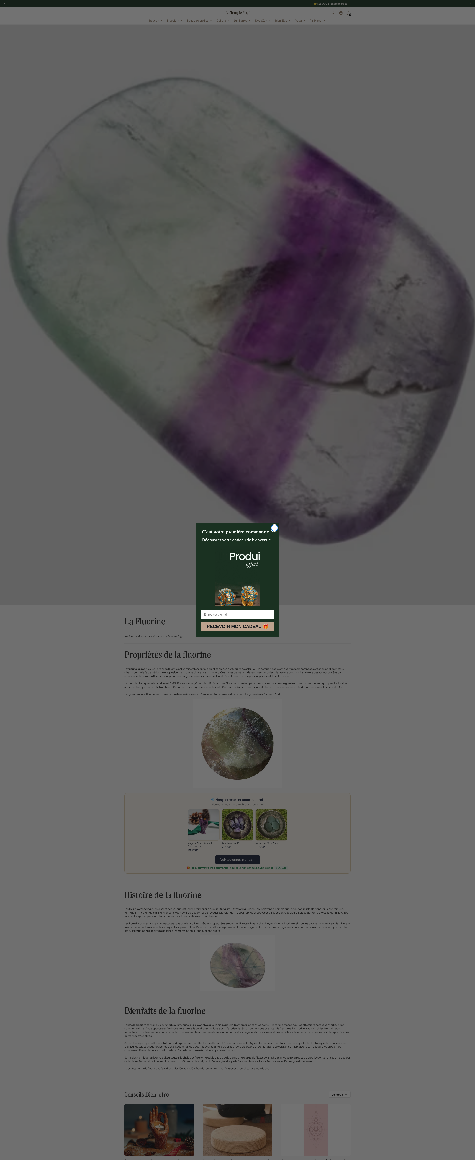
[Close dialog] (274, 528)
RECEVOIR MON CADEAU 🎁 (237, 626)
